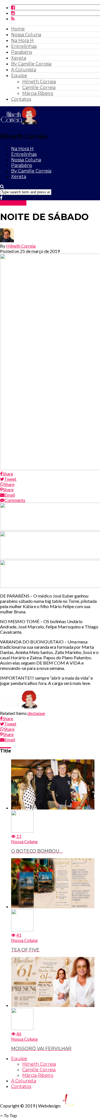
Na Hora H (22, 40)
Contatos (21, 99)
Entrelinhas (24, 46)
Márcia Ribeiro (37, 93)
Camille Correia (39, 87)
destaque (36, 713)
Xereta (18, 58)
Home (18, 28)
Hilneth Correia (39, 81)
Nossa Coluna (26, 34)
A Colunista (23, 69)
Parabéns (21, 52)
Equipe (19, 75)
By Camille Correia (31, 63)
